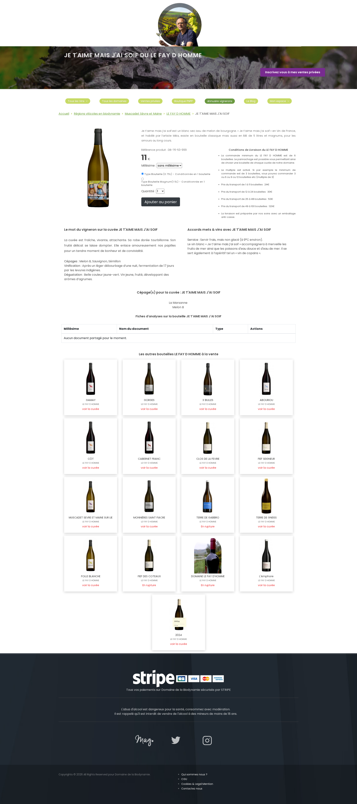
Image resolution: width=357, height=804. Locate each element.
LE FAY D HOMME (178, 114)
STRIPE (226, 690)
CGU (184, 779)
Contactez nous (191, 788)
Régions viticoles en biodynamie (97, 114)
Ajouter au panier (160, 201)
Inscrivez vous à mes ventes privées (292, 72)
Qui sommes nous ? (194, 774)
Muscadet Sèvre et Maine (143, 114)
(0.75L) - (177, 174)
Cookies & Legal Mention (197, 784)
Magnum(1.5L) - (173, 183)
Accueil (64, 114)
